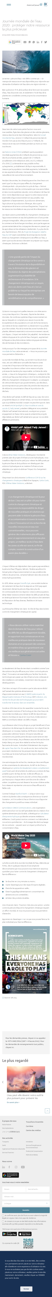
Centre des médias (33, 1130)
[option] (26, 1086)
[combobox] (26, 1203)
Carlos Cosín (44, 480)
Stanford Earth (21, 794)
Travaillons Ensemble (34, 1122)
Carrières (29, 1126)
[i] (11, 163)
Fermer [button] (26, 1289)
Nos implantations (7, 1128)
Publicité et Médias (32, 1155)
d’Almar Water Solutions (15, 483)
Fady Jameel (14, 408)
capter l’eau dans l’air (12, 748)
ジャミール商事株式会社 (11, 1132)
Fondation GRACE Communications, (18, 808)
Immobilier (29, 1141)
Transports (5, 1141)
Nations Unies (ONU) (13, 152)
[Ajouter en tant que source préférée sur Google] (14, 42)
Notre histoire (6, 1124)
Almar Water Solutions (16, 455)
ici (22, 919)
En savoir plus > (13, 1102)
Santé (4, 1145)
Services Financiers (8, 1152)
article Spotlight (16, 405)
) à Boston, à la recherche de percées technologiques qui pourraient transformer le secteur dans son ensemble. (24, 700)
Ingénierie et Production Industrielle (13, 1149)
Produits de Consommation (34, 1151)
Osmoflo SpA (25, 583)
